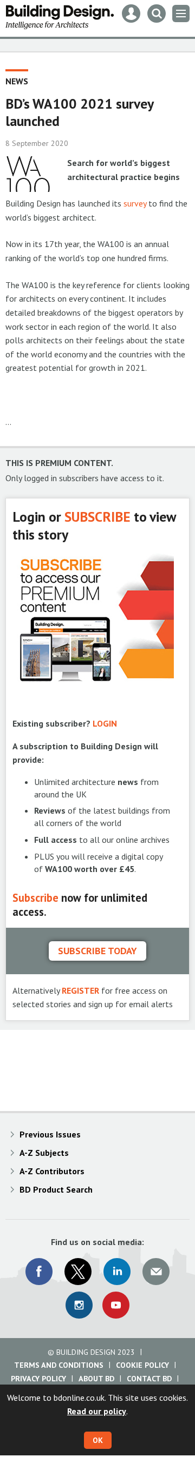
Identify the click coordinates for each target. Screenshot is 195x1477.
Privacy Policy (38, 1378)
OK (98, 1440)
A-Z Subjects (44, 1152)
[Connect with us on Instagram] (79, 1305)
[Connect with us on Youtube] (116, 1305)
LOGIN (105, 723)
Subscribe (35, 897)
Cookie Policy (142, 1365)
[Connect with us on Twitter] (78, 1272)
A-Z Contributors (52, 1171)
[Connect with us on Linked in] (117, 1272)
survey (134, 203)
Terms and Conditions (58, 1365)
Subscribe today (97, 950)
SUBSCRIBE (97, 516)
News (16, 81)
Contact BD (149, 1378)
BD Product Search (56, 1189)
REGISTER (80, 990)
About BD (96, 1378)
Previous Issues (50, 1134)
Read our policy (96, 1411)
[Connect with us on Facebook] (39, 1272)
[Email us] (156, 1272)
